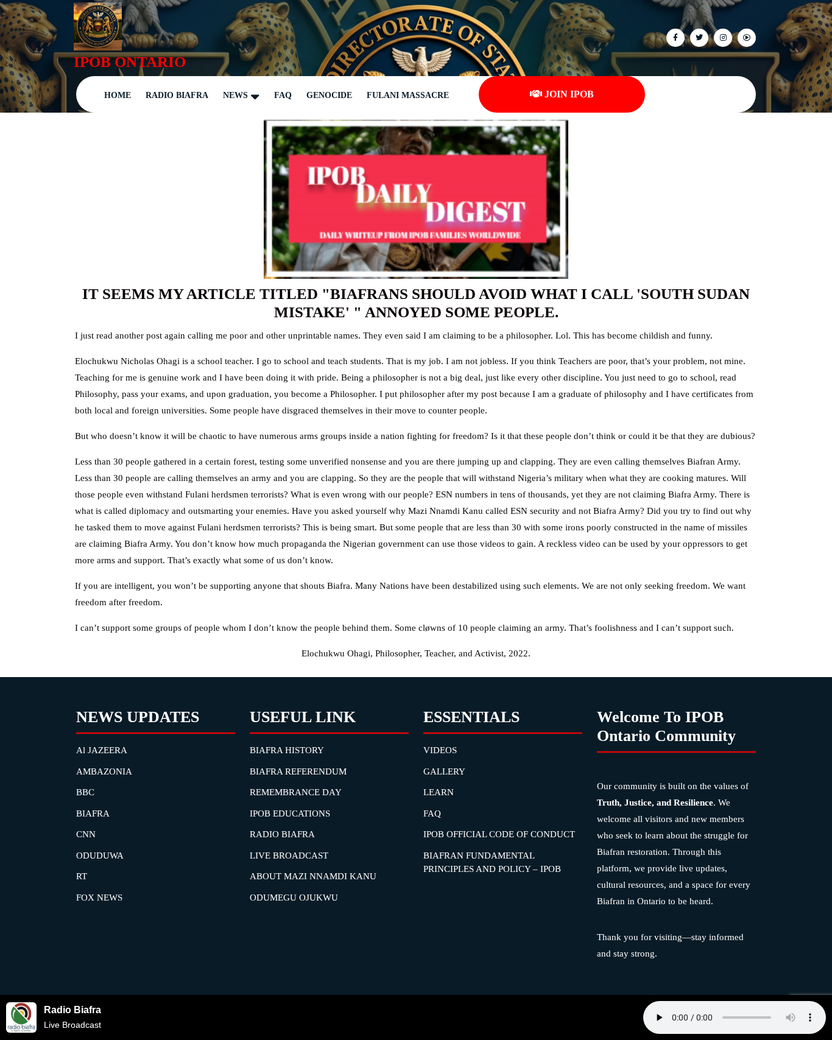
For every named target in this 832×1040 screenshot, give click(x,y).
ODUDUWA (100, 855)
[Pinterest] (721, 37)
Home (117, 95)
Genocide (329, 95)
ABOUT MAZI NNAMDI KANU (313, 876)
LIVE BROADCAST (289, 855)
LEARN (438, 792)
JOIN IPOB (569, 94)
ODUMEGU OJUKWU (294, 897)
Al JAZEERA (101, 750)
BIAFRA (93, 813)
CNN (86, 834)
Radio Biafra (177, 95)
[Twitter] (697, 37)
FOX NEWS (99, 897)
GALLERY (444, 771)
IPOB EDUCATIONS (290, 813)
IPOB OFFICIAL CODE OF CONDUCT (499, 834)
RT (81, 876)
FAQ (283, 95)
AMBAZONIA (104, 771)
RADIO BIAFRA (282, 834)
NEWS (235, 95)
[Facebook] (674, 37)
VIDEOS (440, 750)
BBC (85, 792)
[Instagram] (745, 37)
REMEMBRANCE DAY (296, 792)
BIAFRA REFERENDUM (298, 771)
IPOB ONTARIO (130, 62)
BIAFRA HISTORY (287, 750)
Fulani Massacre (408, 95)
